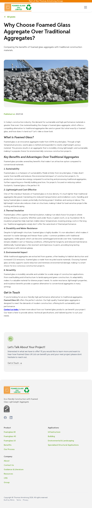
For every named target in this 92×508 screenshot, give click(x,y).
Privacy (25, 500)
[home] (18, 7)
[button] (85, 7)
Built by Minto (9, 500)
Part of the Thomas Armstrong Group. (46, 1)
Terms (18, 500)
